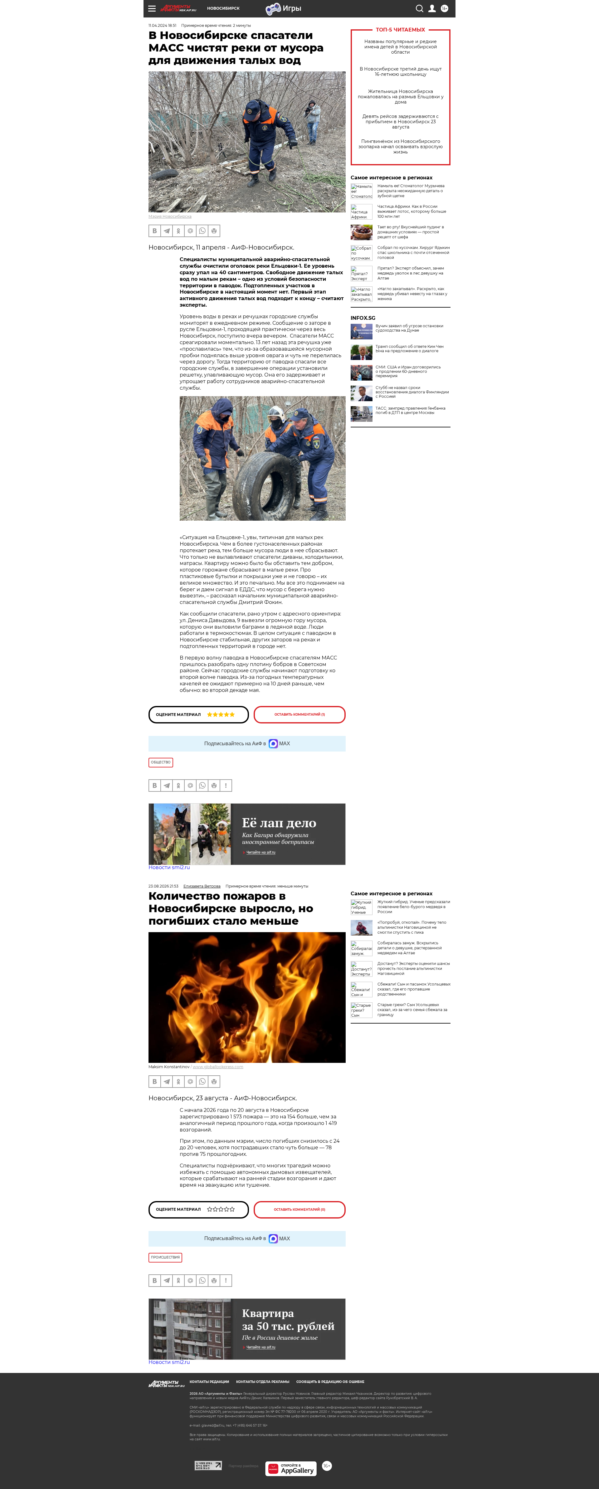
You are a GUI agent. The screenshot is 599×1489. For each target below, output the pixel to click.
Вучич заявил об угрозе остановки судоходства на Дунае (409, 328)
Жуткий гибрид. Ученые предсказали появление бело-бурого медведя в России (413, 906)
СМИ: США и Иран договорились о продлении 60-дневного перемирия (408, 371)
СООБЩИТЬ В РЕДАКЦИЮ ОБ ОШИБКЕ (330, 1382)
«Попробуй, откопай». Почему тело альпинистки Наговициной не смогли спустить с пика (411, 927)
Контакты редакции (209, 1382)
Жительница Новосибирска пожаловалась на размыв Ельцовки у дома (401, 97)
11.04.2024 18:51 (162, 25)
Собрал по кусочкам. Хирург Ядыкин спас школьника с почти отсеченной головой (413, 252)
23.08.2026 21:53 (163, 886)
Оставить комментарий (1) (300, 715)
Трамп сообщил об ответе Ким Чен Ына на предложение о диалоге (410, 348)
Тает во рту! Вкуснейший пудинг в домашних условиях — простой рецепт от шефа (410, 232)
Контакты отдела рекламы (262, 1382)
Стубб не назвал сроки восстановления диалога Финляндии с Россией (412, 392)
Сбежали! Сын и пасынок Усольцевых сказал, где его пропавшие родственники (413, 989)
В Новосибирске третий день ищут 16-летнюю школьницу (401, 71)
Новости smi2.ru (169, 867)
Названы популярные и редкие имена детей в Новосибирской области (400, 47)
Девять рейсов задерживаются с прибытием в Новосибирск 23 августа (401, 122)
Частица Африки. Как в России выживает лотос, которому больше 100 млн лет (411, 211)
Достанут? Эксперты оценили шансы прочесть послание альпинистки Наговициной (413, 968)
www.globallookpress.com (218, 1066)
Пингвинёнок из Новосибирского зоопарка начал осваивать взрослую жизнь (400, 147)
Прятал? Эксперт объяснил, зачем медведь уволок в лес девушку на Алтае (410, 273)
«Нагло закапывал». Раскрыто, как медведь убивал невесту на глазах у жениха (412, 293)
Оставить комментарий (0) (299, 1210)
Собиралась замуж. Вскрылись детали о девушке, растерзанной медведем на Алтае (409, 948)
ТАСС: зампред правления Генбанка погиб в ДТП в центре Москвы (411, 410)
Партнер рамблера (243, 1466)
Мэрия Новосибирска (170, 216)
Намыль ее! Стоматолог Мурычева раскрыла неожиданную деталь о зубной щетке (411, 190)
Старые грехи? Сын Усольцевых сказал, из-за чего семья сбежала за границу (412, 1009)
